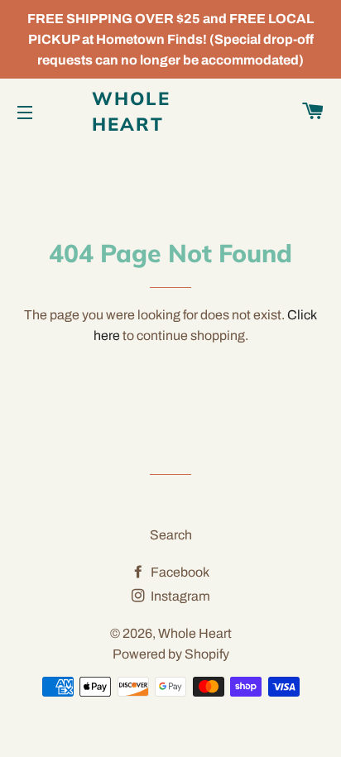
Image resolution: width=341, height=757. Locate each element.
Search (171, 535)
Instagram (179, 596)
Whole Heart (131, 111)
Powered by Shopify (171, 654)
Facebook (178, 572)
